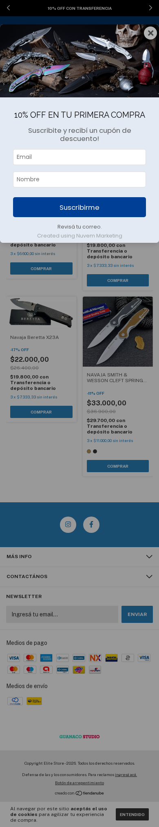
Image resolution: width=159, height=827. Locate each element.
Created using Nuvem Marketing (79, 235)
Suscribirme (79, 207)
